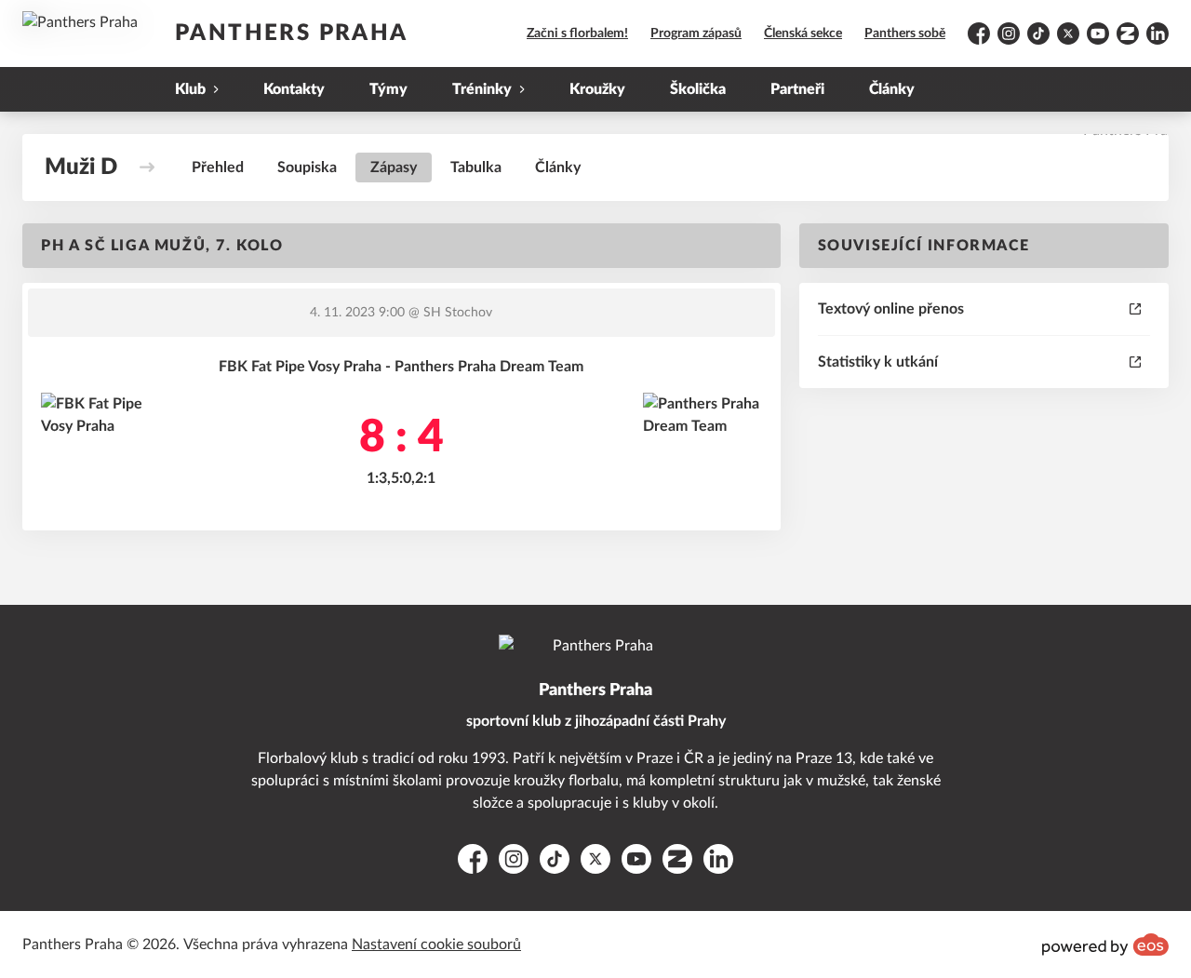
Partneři (797, 89)
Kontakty (294, 89)
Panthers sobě (904, 33)
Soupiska (307, 167)
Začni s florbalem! (577, 33)
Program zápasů (696, 33)
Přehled (218, 167)
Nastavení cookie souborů (436, 944)
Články (892, 89)
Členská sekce (803, 33)
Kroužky (597, 89)
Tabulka (476, 167)
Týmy (388, 89)
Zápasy (393, 167)
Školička (698, 89)
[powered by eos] (1105, 944)
